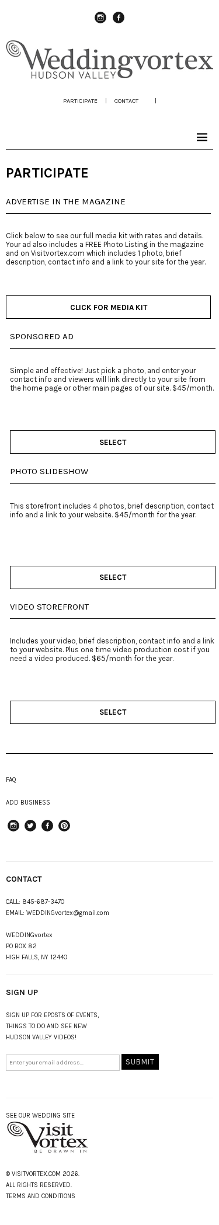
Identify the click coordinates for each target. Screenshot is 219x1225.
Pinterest (64, 830)
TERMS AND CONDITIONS (40, 1196)
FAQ (11, 780)
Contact (126, 101)
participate (80, 101)
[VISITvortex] (109, 76)
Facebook (118, 22)
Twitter (30, 830)
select (112, 442)
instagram (100, 22)
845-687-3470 (43, 902)
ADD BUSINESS (28, 802)
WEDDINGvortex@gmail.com (67, 913)
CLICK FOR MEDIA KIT (108, 307)
